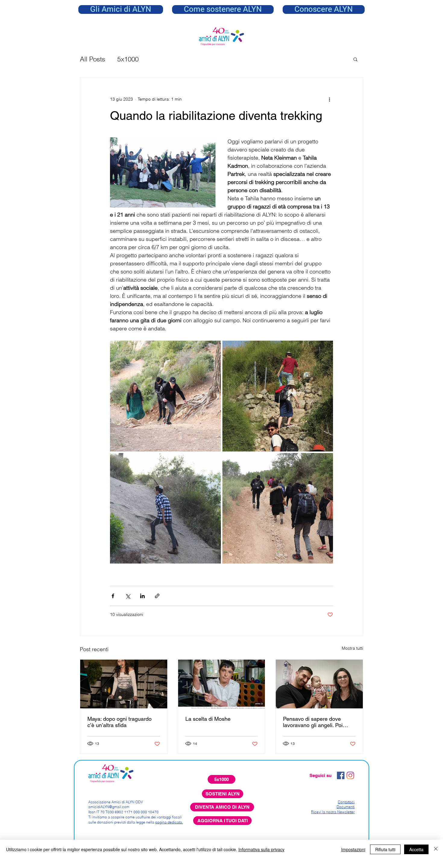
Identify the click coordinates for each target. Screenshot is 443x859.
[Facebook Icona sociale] (340, 775)
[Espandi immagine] (165, 396)
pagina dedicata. (169, 822)
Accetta (416, 849)
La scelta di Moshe (208, 719)
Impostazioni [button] (353, 849)
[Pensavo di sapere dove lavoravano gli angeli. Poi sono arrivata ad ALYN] (319, 684)
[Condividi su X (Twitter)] (127, 596)
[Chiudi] (435, 849)
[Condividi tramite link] (157, 596)
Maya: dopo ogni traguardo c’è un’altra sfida (119, 722)
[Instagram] (350, 775)
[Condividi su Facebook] (113, 596)
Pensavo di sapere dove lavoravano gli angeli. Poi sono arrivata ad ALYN (313, 722)
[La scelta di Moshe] (221, 684)
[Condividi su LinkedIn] (142, 596)
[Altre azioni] (329, 99)
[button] (324, 9)
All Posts (92, 59)
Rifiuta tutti (385, 849)
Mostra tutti (352, 648)
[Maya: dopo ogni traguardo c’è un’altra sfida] (123, 684)
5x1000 (128, 59)
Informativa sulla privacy (261, 849)
